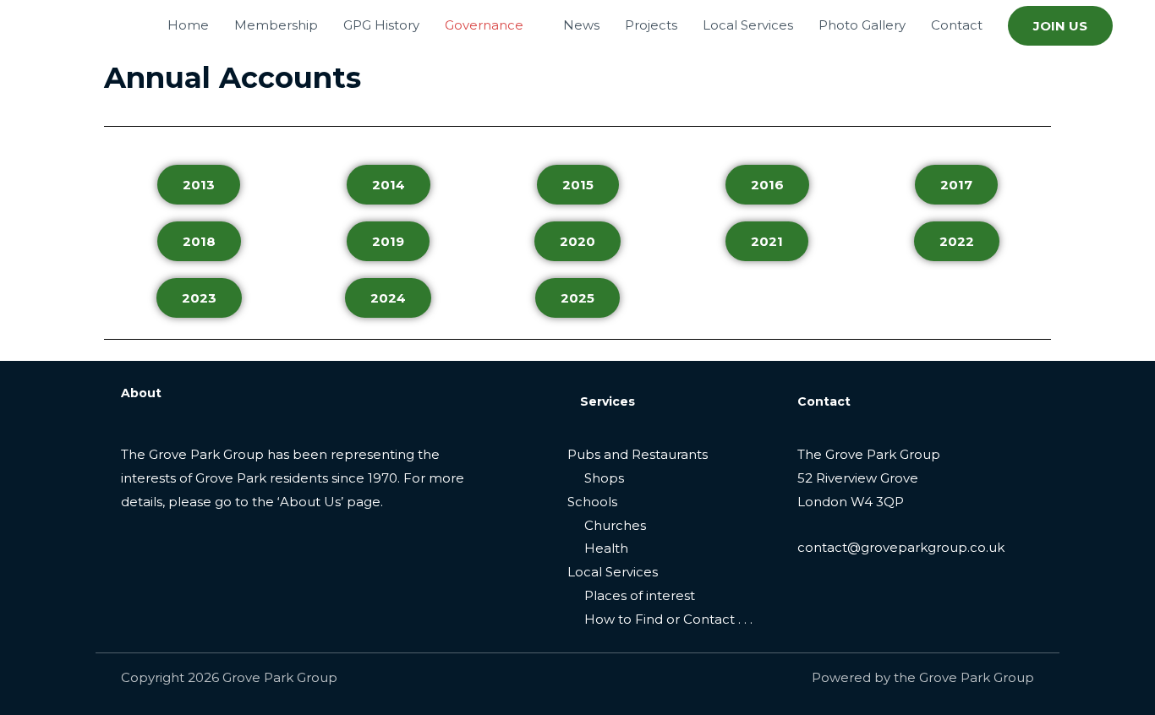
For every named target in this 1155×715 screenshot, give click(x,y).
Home (188, 25)
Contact (957, 25)
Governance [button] (484, 25)
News (581, 25)
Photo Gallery (862, 25)
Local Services (748, 25)
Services (607, 401)
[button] (1060, 26)
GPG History (381, 25)
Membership (276, 25)
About (141, 393)
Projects (651, 25)
